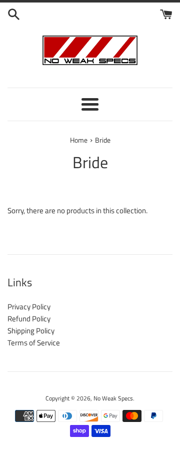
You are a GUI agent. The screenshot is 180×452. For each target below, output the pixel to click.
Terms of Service (34, 342)
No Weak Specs (113, 398)
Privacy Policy (29, 306)
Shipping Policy (31, 330)
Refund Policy (29, 318)
